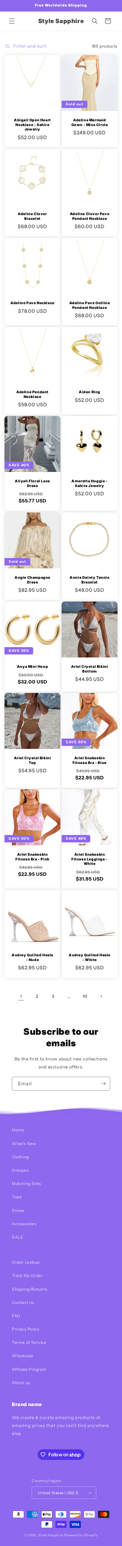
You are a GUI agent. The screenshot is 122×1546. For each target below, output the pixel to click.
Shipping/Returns (30, 1289)
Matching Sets (26, 1183)
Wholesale (22, 1355)
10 (85, 996)
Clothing (20, 1157)
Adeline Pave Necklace (32, 303)
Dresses (20, 1170)
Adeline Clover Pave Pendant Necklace (89, 216)
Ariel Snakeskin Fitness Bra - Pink (32, 856)
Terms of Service (29, 1342)
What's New (24, 1143)
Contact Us (23, 1302)
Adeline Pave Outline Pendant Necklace (89, 305)
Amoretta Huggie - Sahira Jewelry (89, 483)
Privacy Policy (25, 1329)
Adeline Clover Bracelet (32, 216)
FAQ (16, 1315)
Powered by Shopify (81, 1535)
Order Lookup (25, 1262)
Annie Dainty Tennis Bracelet (89, 579)
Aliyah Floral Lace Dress (32, 483)
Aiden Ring (89, 392)
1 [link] (21, 996)
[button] (11, 21)
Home (18, 1130)
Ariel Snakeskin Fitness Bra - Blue (90, 760)
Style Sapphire (50, 1535)
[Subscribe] (103, 1084)
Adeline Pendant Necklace (32, 394)
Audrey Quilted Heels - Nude (32, 957)
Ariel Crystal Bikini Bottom (89, 668)
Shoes (18, 1210)
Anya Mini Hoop (32, 666)
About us (21, 1382)
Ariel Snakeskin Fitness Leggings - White (89, 859)
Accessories (24, 1223)
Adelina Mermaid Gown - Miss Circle (89, 122)
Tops (17, 1197)
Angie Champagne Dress (32, 579)
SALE (17, 1237)
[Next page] (100, 996)
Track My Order (27, 1275)
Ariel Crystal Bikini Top (32, 760)
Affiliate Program (29, 1369)
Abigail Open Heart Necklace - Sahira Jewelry (32, 124)
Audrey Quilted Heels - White (89, 957)
